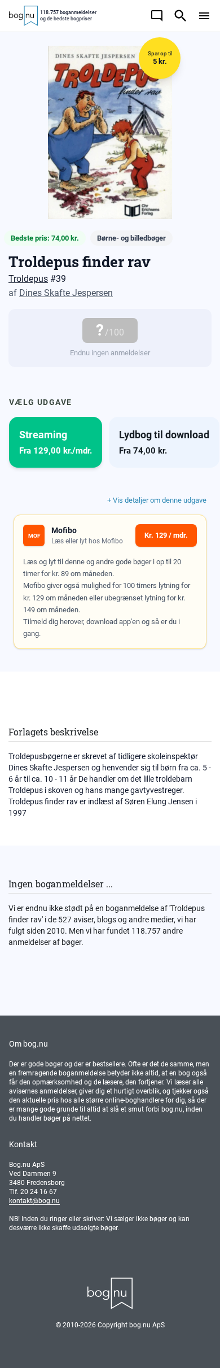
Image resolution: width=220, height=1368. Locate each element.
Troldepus (28, 278)
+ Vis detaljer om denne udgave (156, 500)
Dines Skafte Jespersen (66, 292)
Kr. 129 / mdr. (166, 535)
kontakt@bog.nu (34, 1201)
